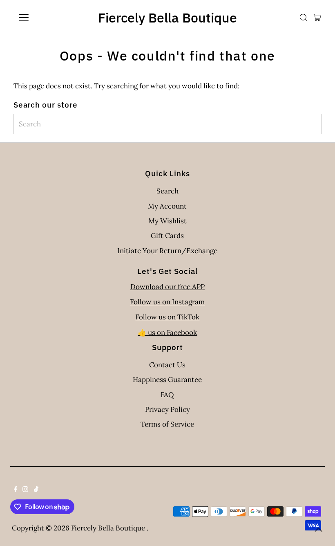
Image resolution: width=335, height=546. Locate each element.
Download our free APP (167, 286)
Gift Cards (167, 235)
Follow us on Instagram (167, 301)
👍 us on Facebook (167, 332)
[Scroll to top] (318, 529)
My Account (167, 206)
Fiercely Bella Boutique (167, 17)
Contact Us (167, 364)
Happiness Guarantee (167, 379)
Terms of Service (167, 424)
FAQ (167, 394)
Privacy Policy (167, 409)
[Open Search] (303, 17)
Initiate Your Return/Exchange (167, 250)
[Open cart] (317, 17)
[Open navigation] (50, 17)
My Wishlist (167, 220)
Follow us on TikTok (167, 316)
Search (167, 190)
